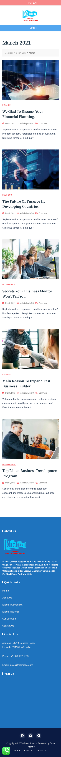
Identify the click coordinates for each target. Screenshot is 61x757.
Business (7, 195)
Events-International (12, 604)
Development (9, 285)
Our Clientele (9, 618)
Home (5, 590)
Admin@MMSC (27, 123)
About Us (7, 597)
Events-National (10, 611)
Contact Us (8, 625)
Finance (6, 105)
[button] (30, 28)
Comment (43, 123)
